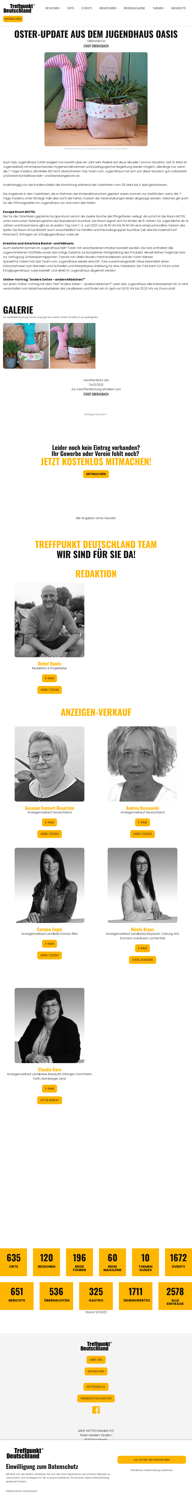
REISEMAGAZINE (134, 8)
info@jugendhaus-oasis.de (59, 234)
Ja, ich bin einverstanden (152, 1459)
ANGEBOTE (178, 8)
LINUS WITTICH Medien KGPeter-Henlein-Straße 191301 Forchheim (96, 1435)
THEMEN (158, 8)
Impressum (30, 1491)
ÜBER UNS (96, 1360)
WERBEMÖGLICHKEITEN (96, 1398)
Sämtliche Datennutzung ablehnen (151, 1470)
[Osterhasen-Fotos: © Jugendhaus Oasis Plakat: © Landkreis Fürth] (26, 346)
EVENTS (87, 8)
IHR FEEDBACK (96, 1387)
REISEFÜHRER (108, 8)
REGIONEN (52, 8)
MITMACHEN (13, 19)
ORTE (70, 8)
